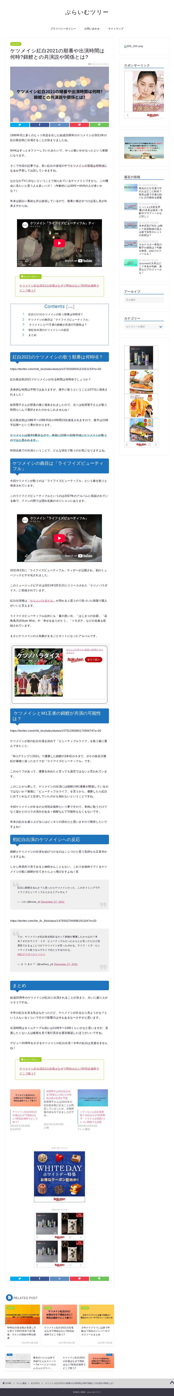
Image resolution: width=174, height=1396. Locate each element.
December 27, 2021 (52, 901)
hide (70, 307)
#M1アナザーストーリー (31, 954)
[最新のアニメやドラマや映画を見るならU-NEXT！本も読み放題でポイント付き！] (144, 148)
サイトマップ (116, 28)
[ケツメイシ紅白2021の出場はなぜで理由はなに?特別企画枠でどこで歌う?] (25, 1098)
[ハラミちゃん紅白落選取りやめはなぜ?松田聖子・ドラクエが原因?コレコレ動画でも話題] (93, 1098)
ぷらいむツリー (87, 11)
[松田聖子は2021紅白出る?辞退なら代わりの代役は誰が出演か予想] (60, 1112)
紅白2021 (16, 44)
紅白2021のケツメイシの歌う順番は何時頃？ (55, 314)
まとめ (32, 335)
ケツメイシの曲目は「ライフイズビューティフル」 (59, 319)
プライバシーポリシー (63, 28)
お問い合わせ (92, 28)
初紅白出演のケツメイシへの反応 (48, 329)
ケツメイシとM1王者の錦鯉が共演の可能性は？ (57, 324)
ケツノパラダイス (41, 600)
